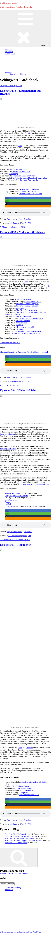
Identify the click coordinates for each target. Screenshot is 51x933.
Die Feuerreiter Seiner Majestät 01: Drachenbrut (29, 178)
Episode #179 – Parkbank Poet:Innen (19, 838)
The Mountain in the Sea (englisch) (27, 331)
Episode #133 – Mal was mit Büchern (22, 232)
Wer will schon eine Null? (29, 795)
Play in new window (14, 219)
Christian (28, 133)
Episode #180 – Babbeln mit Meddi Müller (21, 836)
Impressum (9, 72)
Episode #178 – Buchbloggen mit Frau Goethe (22, 841)
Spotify (24, 223)
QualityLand (23, 793)
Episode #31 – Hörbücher (15, 544)
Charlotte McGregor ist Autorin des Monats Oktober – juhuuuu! (24, 352)
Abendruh (20, 308)
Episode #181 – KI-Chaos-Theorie (18, 834)
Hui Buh (8, 504)
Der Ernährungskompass (21, 786)
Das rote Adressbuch (25, 788)
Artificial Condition (23, 321)
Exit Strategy (20, 325)
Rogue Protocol (21, 323)
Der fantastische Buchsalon (10, 343)
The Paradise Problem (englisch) (30, 319)
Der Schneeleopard (23, 316)
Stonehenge (13, 174)
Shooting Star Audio (8, 449)
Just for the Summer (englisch (27, 304)
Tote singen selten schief (26, 327)
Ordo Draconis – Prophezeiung (30, 194)
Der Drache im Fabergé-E (28, 189)
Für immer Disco (26, 790)
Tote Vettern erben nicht (21, 172)
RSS (29, 223)
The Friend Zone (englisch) (26, 310)
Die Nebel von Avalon (32, 302)
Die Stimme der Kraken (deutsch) (26, 333)
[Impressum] (22, 928)
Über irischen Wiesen (23, 299)
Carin (20, 146)
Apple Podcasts (14, 223)
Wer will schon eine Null (14, 493)
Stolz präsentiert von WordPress (29, 932)
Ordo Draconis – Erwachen (25, 191)
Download (28, 219)
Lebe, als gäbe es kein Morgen (16, 496)
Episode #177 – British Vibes (16, 843)
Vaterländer (21, 329)
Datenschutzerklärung (17, 74)
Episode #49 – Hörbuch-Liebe (18, 390)
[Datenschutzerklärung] (22, 910)
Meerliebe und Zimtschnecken (27, 180)
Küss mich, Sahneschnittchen (24, 176)
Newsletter (9, 52)
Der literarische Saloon (8, 3)
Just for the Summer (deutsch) (27, 306)
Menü (43, 45)
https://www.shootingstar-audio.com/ (36, 484)
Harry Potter (9, 506)
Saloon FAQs (10, 54)
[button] (7, 198)
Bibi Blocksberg (11, 500)
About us (8, 50)
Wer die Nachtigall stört (18, 169)
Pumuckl (8, 502)
